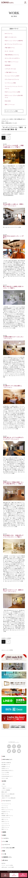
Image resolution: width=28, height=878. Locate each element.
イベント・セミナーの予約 (7, 865)
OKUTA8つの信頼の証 (6, 762)
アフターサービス (5, 774)
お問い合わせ (5, 860)
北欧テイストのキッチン (11, 37)
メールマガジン (5, 838)
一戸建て (3, 784)
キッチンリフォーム (6, 817)
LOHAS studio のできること (7, 770)
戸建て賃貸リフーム (10, 47)
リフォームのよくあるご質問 (8, 847)
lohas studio (8, 101)
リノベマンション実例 (10, 83)
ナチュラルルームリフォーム (12, 79)
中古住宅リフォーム (6, 811)
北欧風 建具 (7, 65)
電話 (5, 875)
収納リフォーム (5, 829)
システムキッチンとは (10, 68)
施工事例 (4, 781)
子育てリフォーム (5, 827)
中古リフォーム (5, 807)
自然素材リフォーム (6, 766)
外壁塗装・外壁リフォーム (7, 815)
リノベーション (5, 805)
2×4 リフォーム (8, 33)
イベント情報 (5, 841)
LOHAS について (5, 768)
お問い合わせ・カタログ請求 (8, 867)
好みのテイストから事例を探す (8, 794)
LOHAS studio (8, 3)
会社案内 (4, 835)
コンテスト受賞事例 (6, 790)
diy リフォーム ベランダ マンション (13, 44)
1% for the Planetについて (7, 776)
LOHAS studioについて (7, 759)
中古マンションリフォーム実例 (12, 92)
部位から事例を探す (6, 796)
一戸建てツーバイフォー (7, 788)
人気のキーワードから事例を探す (9, 798)
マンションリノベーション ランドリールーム (13, 87)
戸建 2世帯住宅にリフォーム (12, 54)
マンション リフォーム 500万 (12, 75)
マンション (4, 786)
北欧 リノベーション (10, 104)
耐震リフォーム (5, 813)
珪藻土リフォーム (5, 821)
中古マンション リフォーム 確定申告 (14, 40)
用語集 (3, 850)
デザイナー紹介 (5, 778)
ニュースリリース (6, 844)
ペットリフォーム (5, 823)
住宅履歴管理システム (7, 857)
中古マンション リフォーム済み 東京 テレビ (14, 96)
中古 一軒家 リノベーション (11, 61)
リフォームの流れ (5, 772)
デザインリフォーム (6, 825)
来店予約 (3, 863)
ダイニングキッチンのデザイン (12, 58)
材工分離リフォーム (6, 764)
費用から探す (4, 792)
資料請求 (14, 875)
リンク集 (4, 854)
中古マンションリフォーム (7, 809)
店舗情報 (4, 832)
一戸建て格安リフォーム (11, 72)
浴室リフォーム (5, 819)
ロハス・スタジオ (9, 51)
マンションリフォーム (6, 803)
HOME (3, 756)
